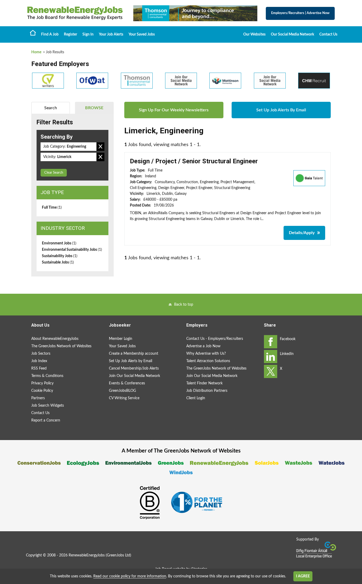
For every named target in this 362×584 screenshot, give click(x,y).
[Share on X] (270, 371)
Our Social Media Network (292, 34)
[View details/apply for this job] (309, 178)
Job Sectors (40, 353)
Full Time (52, 207)
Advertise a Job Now (203, 346)
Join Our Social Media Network (134, 376)
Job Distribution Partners (206, 391)
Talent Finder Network (204, 383)
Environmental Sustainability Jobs (72, 250)
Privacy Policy (42, 383)
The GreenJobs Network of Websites (61, 346)
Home (33, 32)
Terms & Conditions (47, 376)
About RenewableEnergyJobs (54, 339)
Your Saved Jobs (142, 34)
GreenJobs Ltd (118, 555)
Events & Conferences (127, 383)
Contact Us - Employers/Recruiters (214, 339)
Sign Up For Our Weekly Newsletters (174, 110)
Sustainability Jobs (59, 256)
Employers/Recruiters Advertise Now (300, 13)
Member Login (120, 339)
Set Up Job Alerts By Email (281, 110)
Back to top (183, 304)
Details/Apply (302, 233)
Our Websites (254, 34)
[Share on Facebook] (270, 341)
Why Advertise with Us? (206, 353)
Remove (100, 146)
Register (70, 34)
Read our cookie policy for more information (129, 576)
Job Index (39, 361)
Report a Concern (45, 420)
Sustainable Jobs (58, 262)
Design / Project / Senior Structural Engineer (194, 161)
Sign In (88, 34)
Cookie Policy (42, 391)
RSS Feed (39, 368)
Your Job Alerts (111, 34)
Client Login (195, 398)
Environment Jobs (59, 243)
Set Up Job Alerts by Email (130, 361)
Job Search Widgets (47, 405)
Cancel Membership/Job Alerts (134, 368)
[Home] (75, 13)
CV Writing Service (124, 398)
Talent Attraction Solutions (208, 361)
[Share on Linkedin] (270, 356)
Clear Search (53, 172)
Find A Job (50, 34)
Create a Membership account (133, 353)
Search (50, 108)
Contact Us (328, 34)
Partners (38, 398)
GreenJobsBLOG (122, 391)
